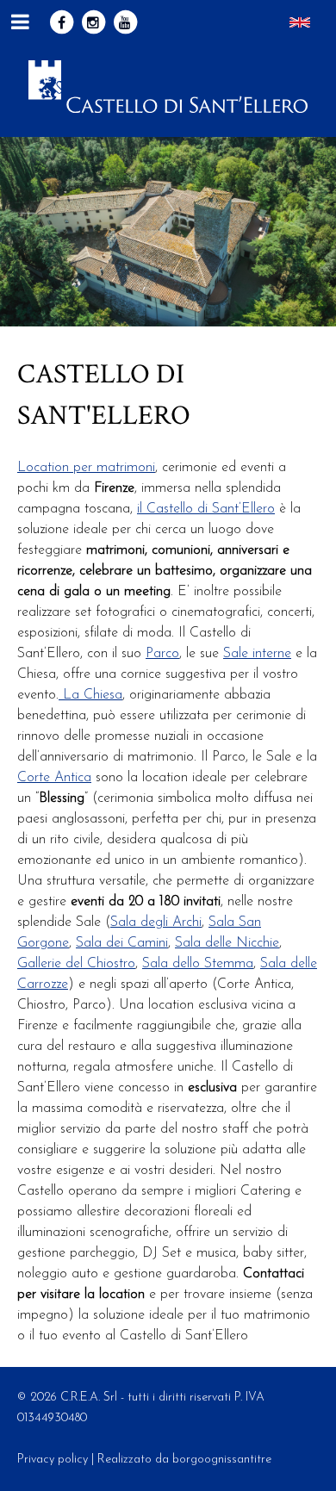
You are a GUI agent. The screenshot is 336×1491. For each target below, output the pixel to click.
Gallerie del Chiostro (76, 964)
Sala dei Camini (122, 943)
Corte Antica (54, 778)
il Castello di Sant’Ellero (206, 509)
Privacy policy (52, 1459)
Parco (162, 654)
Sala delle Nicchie (227, 943)
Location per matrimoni (86, 468)
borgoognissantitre (221, 1459)
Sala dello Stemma (197, 964)
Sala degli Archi (156, 922)
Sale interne (257, 654)
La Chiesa (90, 695)
